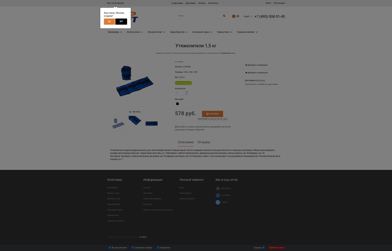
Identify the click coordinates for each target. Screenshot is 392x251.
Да (109, 21)
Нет (121, 21)
